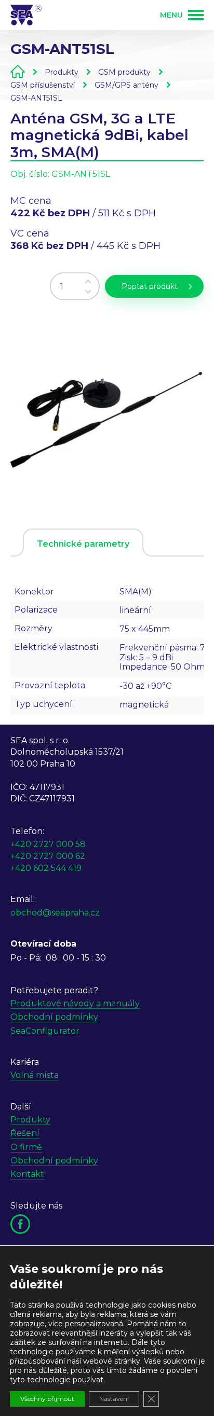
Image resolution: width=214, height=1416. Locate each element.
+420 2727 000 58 (48, 844)
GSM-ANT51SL (36, 98)
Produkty (61, 72)
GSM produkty (124, 72)
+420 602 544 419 (46, 868)
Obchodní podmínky (54, 1017)
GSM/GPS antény (126, 85)
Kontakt (27, 1174)
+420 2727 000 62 (47, 856)
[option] (107, 412)
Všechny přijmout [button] (47, 1399)
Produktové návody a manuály (75, 1003)
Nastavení (114, 1399)
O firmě (26, 1147)
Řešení (24, 1133)
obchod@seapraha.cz (55, 913)
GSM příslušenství (42, 85)
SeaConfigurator (44, 1031)
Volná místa (34, 1075)
